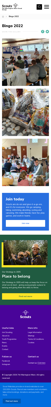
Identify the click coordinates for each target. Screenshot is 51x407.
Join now (25, 223)
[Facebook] (42, 31)
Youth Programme (9, 339)
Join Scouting (7, 332)
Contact (5, 349)
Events (4, 346)
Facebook (6, 361)
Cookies (31, 342)
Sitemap (31, 336)
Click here (41, 363)
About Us (6, 336)
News (4, 342)
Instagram (6, 364)
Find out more (25, 296)
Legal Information (35, 332)
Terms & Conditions (36, 339)
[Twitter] (47, 31)
